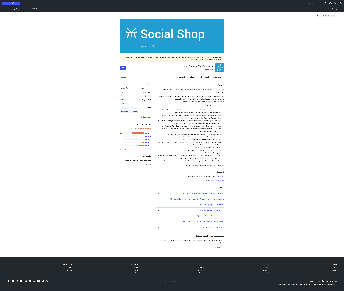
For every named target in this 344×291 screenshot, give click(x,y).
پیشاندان (268, 264)
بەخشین (135, 270)
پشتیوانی (123, 77)
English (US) (123, 104)
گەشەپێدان (181, 77)
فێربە (202, 264)
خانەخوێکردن (333, 270)
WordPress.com (66, 264)
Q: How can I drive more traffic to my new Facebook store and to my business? (197, 199)
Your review (147, 149)
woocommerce (124, 112)
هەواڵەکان (334, 267)
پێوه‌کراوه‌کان (267, 270)
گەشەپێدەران (200, 270)
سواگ (135, 273)
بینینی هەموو (124, 149)
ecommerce (133, 108)
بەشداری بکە (134, 264)
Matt (69, 267)
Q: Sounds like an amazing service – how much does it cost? (203, 193)
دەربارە (335, 264)
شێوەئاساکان (267, 273)
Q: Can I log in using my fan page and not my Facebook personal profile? (199, 221)
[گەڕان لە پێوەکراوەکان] (318, 15)
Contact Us (220, 176)
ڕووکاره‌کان (268, 267)
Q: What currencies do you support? (212, 210)
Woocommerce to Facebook (215, 180)
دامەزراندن (192, 77)
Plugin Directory (332, 9)
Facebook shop (125, 108)
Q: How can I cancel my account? (213, 227)
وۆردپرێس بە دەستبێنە (10, 3)
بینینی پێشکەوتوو (145, 116)
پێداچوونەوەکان (204, 77)
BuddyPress (67, 273)
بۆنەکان (136, 267)
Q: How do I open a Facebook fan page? (210, 216)
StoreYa (160, 89)
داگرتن (123, 68)
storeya (206, 69)
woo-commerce (134, 112)
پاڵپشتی (202, 267)
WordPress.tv (199, 273)
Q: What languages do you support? (212, 205)
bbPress (68, 270)
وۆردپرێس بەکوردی (315, 281)
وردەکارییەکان (217, 77)
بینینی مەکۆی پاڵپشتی (144, 164)
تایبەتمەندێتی (333, 273)
